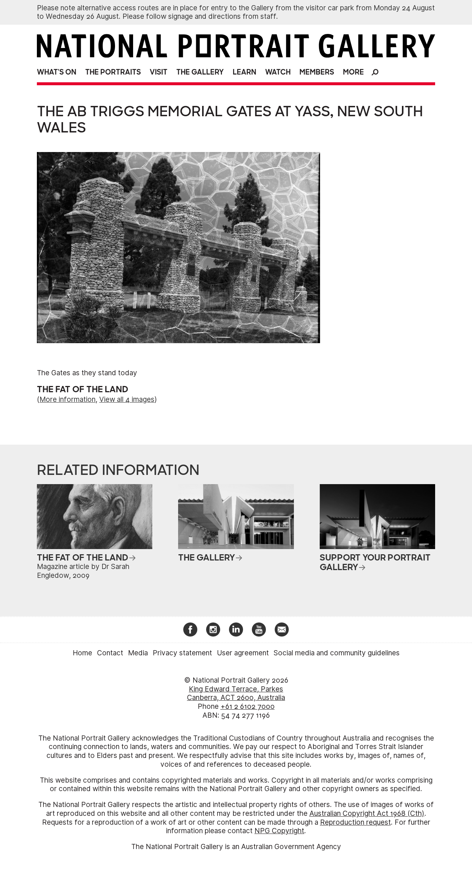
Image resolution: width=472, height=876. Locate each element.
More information (67, 399)
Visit (158, 72)
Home (82, 653)
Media (138, 653)
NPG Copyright (279, 831)
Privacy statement (182, 653)
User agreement (243, 653)
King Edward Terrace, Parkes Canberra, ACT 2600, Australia (236, 693)
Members (316, 72)
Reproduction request (355, 822)
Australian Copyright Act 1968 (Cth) (366, 813)
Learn (244, 72)
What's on (56, 72)
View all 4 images (127, 399)
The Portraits (113, 72)
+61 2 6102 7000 (248, 706)
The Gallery (200, 72)
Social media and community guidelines (337, 653)
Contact (110, 653)
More (353, 72)
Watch (278, 72)
